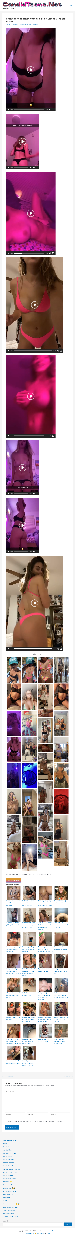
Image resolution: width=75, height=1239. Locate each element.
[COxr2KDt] (45, 696)
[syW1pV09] (14, 749)
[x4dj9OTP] (29, 697)
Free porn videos (9, 1185)
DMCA (48, 1233)
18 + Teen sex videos (10, 1140)
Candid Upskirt (8, 1175)
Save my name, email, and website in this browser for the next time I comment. (35, 1121)
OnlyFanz (6, 1198)
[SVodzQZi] (14, 670)
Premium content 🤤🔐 (11, 1204)
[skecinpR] (45, 792)
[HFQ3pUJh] (45, 817)
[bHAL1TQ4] (45, 730)
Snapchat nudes (25, 24)
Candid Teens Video (10, 1172)
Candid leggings (8, 1159)
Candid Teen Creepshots (11, 1169)
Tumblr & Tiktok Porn (10, 1217)
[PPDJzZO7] (14, 723)
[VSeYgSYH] (61, 723)
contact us (41, 1233)
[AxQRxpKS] (14, 828)
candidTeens (53, 1231)
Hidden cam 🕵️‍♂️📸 (9, 1188)
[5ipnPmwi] (61, 775)
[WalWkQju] (29, 829)
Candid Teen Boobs (9, 1166)
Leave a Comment (12, 24)
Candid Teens (9, 8)
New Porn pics (8, 1194)
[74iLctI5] (29, 857)
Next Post (68, 1076)
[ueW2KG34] (14, 775)
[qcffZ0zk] (29, 775)
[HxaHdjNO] (61, 749)
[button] (30, 70)
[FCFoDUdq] (45, 766)
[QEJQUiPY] (14, 801)
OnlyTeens (6, 1201)
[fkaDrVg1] (29, 749)
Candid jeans (7, 1156)
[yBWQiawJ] (61, 853)
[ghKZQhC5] (45, 748)
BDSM (5, 1143)
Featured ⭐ (7, 1182)
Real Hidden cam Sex (10, 1207)
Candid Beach (8, 1147)
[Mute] (50, 109)
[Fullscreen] (53, 109)
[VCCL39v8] (14, 855)
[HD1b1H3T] (29, 802)
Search (5, 1221)
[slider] (29, 109)
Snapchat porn (8, 1213)
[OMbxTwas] (61, 696)
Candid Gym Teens (9, 1153)
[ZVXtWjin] (45, 845)
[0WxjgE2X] (61, 801)
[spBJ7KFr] (45, 713)
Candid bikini (7, 1150)
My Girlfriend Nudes (10, 1191)
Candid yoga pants (9, 1178)
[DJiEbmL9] (45, 670)
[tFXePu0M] (14, 696)
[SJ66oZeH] (61, 670)
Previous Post (7, 1076)
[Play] (8, 109)
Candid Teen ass (8, 1163)
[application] (31, 69)
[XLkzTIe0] (29, 670)
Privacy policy (29, 1233)
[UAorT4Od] (61, 827)
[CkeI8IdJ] (29, 723)
